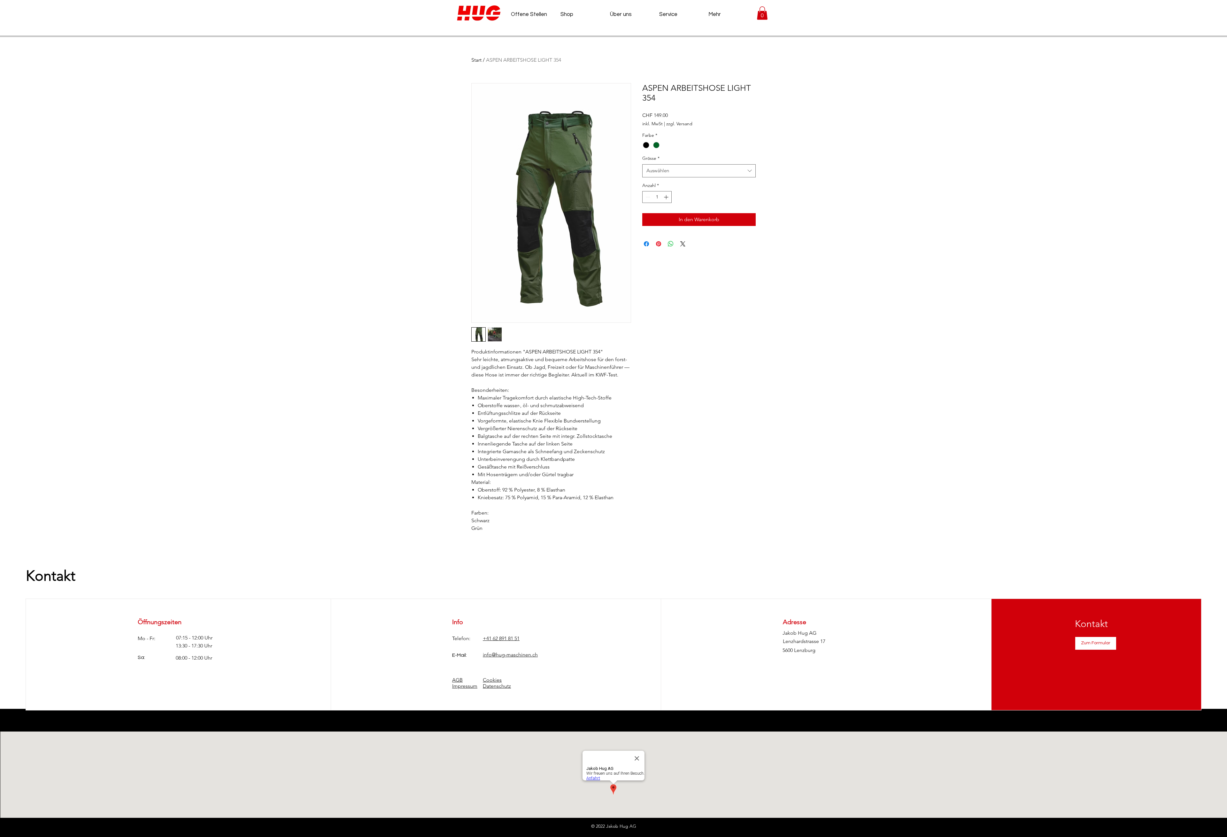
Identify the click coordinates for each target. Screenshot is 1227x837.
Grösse (651, 158)
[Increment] (667, 197)
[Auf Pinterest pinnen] (658, 244)
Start (476, 60)
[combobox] (699, 170)
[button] (762, 13)
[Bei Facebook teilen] (646, 244)
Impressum (464, 686)
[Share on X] (683, 244)
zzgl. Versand (679, 124)
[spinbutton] (657, 197)
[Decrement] (647, 197)
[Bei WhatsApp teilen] (671, 244)
